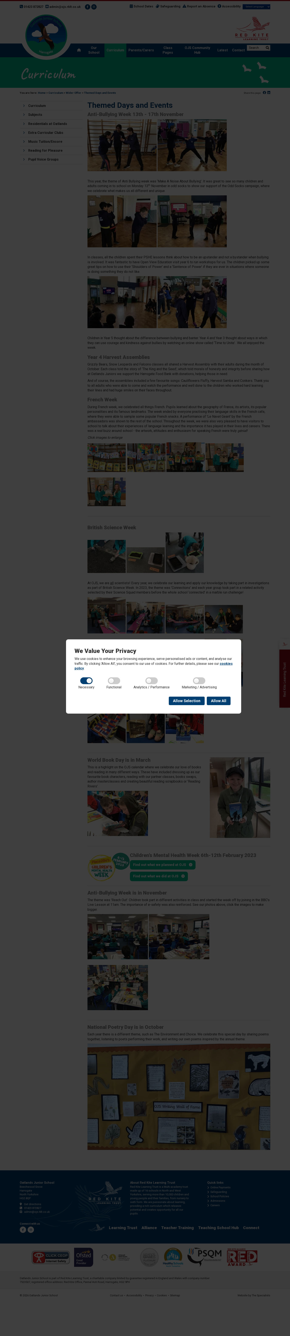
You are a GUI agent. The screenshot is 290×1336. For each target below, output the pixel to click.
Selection (186, 701)
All (218, 701)
